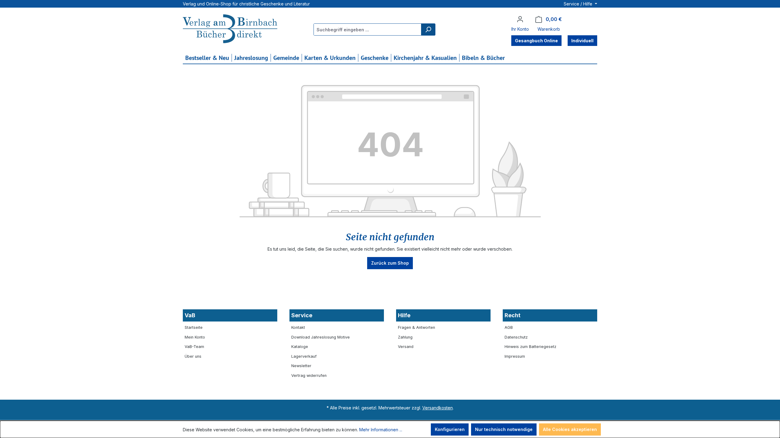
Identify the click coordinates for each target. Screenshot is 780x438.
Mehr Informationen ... (380, 429)
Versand (405, 346)
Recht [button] (512, 315)
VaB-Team (194, 346)
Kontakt (298, 327)
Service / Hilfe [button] (579, 3)
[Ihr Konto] (520, 19)
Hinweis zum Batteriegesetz (530, 346)
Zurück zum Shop (390, 263)
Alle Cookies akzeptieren (570, 429)
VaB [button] (190, 315)
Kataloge (299, 346)
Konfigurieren (450, 429)
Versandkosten (437, 407)
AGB (509, 327)
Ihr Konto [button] (520, 29)
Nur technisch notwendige (504, 429)
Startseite (194, 327)
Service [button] (301, 315)
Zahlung (405, 337)
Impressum (515, 356)
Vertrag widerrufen (309, 375)
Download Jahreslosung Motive (320, 337)
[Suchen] (428, 29)
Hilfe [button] (404, 315)
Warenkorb (548, 29)
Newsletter (301, 365)
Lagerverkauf (304, 356)
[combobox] (367, 29)
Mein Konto (195, 337)
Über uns (193, 356)
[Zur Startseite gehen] (230, 29)
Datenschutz (516, 337)
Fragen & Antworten (416, 327)
